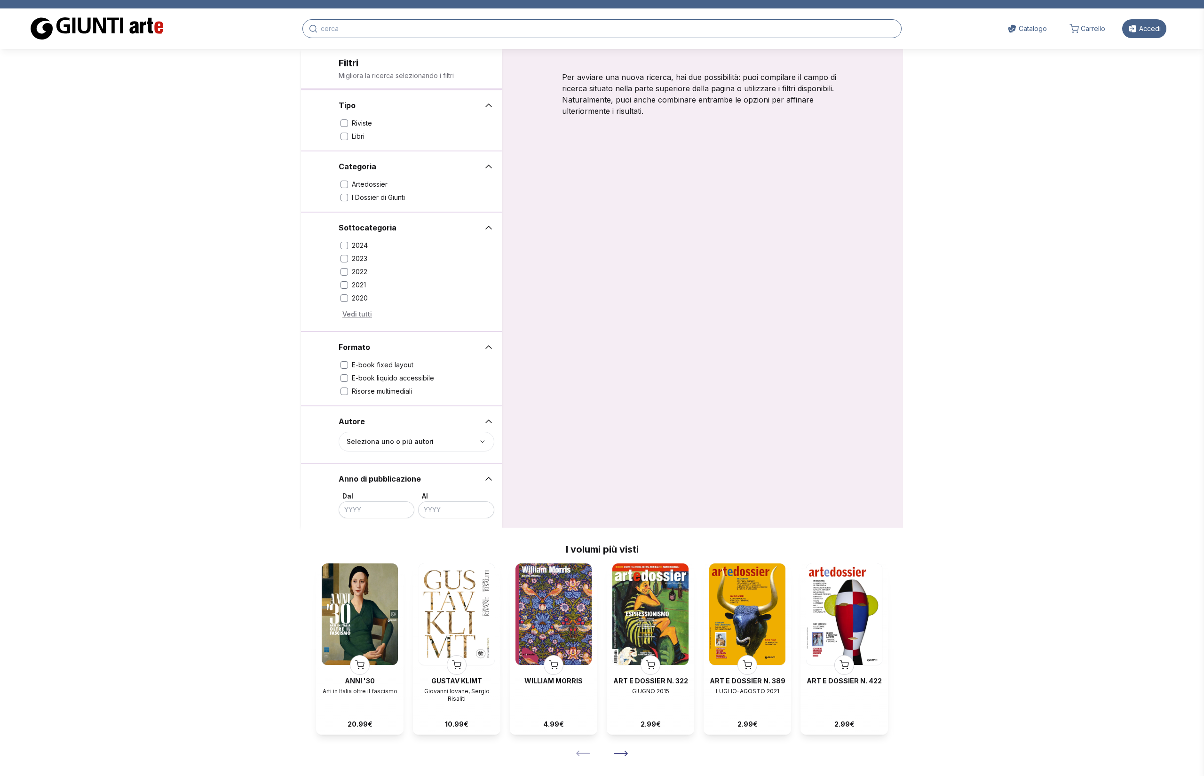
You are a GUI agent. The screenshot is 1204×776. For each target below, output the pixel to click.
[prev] (583, 753)
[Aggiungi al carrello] (360, 665)
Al (425, 496)
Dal (347, 496)
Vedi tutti (357, 314)
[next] (620, 753)
